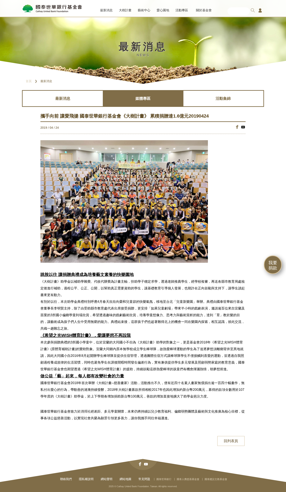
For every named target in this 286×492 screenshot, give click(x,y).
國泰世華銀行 (163, 479)
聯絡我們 (66, 479)
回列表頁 (231, 441)
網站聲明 (106, 479)
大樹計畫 (125, 10)
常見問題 (144, 479)
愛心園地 (163, 10)
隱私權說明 (86, 479)
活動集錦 (223, 98)
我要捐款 (272, 265)
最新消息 (106, 10)
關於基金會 (204, 10)
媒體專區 (143, 98)
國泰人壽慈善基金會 (188, 479)
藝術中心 (144, 10)
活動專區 (181, 10)
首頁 (29, 81)
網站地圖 (125, 479)
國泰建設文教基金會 (216, 479)
